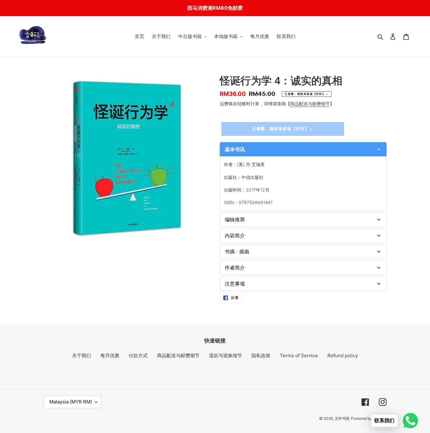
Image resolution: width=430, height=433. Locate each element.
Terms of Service (299, 355)
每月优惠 (109, 355)
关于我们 (81, 355)
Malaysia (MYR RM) (70, 402)
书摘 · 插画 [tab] (237, 251)
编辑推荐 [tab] (235, 219)
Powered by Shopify (369, 418)
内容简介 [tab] (235, 235)
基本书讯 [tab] (235, 149)
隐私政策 (261, 355)
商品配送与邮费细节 (310, 103)
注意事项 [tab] (235, 283)
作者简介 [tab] (235, 267)
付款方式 (138, 355)
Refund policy (342, 355)
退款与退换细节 (225, 355)
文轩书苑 (342, 418)
